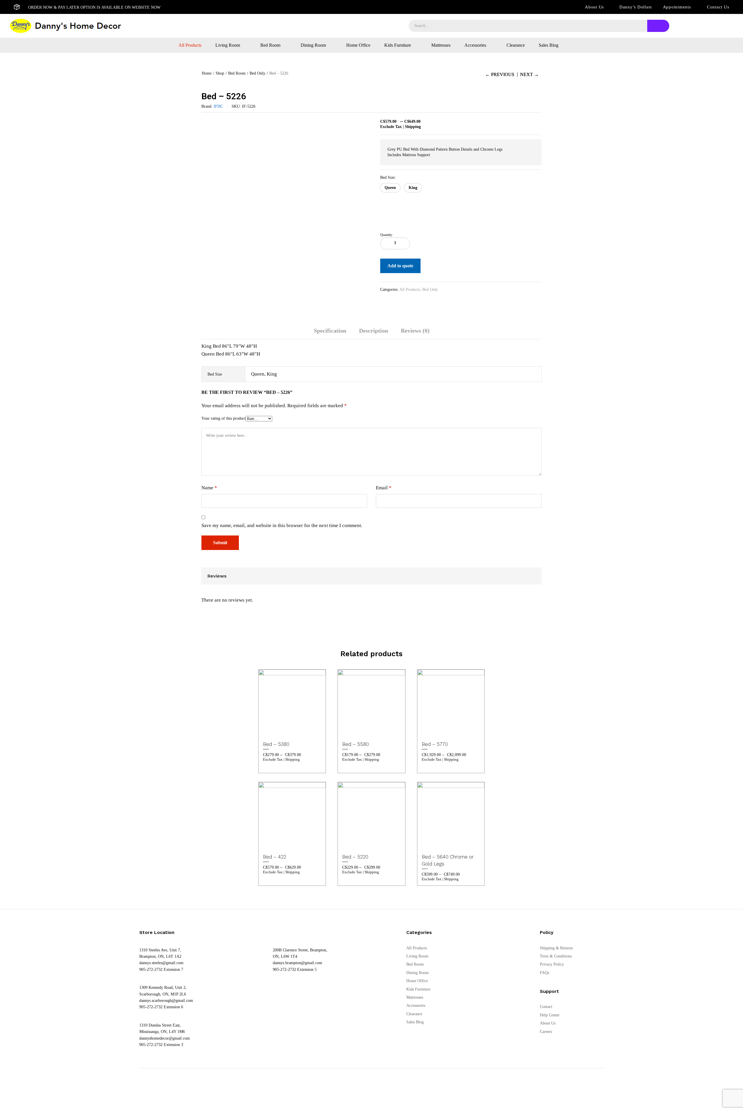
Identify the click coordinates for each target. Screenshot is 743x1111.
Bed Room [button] (270, 45)
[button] (390, 187)
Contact (546, 1006)
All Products (189, 45)
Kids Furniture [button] (397, 45)
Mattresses (440, 45)
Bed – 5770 (435, 744)
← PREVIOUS (499, 74)
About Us (594, 7)
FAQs (544, 973)
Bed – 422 (274, 857)
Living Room (417, 956)
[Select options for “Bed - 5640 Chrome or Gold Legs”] (436, 843)
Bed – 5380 (276, 744)
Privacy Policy (552, 964)
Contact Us (718, 7)
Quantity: (386, 235)
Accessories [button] (475, 45)
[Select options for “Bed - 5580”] (357, 730)
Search (658, 26)
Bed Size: (388, 177)
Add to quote (400, 265)
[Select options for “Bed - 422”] (277, 843)
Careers (546, 1031)
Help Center (550, 1015)
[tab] (330, 333)
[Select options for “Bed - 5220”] (357, 843)
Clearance (515, 45)
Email (384, 487)
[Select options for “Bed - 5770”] (436, 730)
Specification (330, 330)
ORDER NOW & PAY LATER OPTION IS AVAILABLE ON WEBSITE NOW (94, 7)
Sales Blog (548, 45)
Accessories (415, 1005)
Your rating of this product (223, 418)
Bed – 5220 (355, 857)
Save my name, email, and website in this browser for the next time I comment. (281, 525)
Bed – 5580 (355, 744)
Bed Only (430, 289)
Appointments (677, 7)
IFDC (218, 106)
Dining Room (417, 973)
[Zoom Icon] (366, 124)
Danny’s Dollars (635, 7)
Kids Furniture (418, 989)
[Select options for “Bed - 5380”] (277, 730)
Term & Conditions (556, 956)
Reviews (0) (415, 330)
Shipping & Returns (556, 948)
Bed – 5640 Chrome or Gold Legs (448, 860)
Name (209, 487)
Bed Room (415, 964)
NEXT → (529, 74)
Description (373, 330)
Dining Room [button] (313, 45)
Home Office (358, 45)
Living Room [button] (227, 45)
